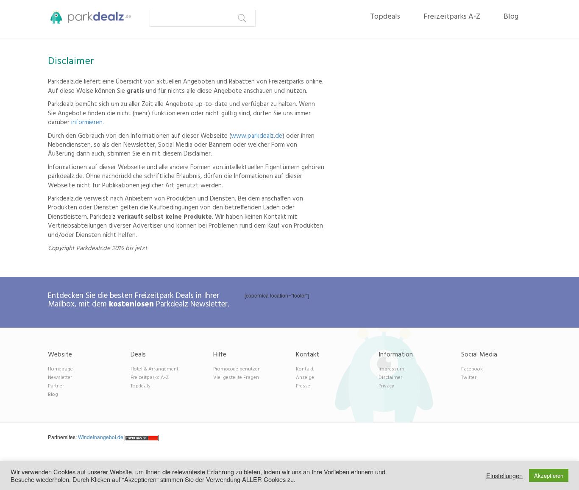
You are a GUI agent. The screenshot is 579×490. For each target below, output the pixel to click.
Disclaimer (390, 377)
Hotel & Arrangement (154, 369)
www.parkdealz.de (256, 136)
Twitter (468, 377)
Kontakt (305, 369)
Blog (511, 17)
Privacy (386, 386)
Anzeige (305, 377)
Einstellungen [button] (504, 475)
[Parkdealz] (87, 17)
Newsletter (60, 377)
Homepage (60, 369)
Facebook (472, 369)
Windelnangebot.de (100, 436)
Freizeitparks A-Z (451, 17)
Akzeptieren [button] (548, 475)
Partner (56, 386)
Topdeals (385, 17)
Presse (303, 386)
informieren (87, 122)
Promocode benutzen (237, 369)
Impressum (391, 369)
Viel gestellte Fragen (236, 377)
